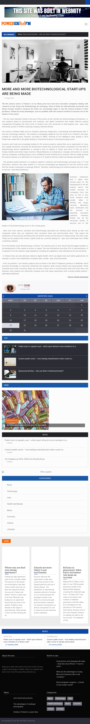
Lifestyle (9, 443)
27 (58, 325)
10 (25, 315)
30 (11, 330)
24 (25, 325)
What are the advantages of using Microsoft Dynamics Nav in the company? (69, 674)
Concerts (11, 516)
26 (46, 325)
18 (35, 320)
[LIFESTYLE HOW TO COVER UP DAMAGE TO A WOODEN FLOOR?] (45, 391)
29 (82, 325)
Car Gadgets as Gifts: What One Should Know (25, 459)
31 (25, 330)
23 (11, 325)
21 (70, 320)
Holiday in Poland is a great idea (25, 712)
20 (58, 320)
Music (9, 510)
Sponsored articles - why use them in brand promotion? (44, 34)
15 (82, 315)
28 (70, 325)
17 (25, 320)
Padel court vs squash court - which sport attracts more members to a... (47, 371)
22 (82, 320)
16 (11, 320)
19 (46, 320)
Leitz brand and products (23, 698)
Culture (10, 523)
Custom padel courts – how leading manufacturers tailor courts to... (45, 346)
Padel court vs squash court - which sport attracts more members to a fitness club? (23, 641)
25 (35, 325)
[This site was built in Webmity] (47, 12)
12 (46, 315)
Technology (12, 491)
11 (35, 315)
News (9, 485)
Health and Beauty (15, 504)
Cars (9, 497)
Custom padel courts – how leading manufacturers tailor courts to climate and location (66, 641)
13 (58, 315)
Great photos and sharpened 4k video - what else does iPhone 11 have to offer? (70, 663)
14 (70, 315)
